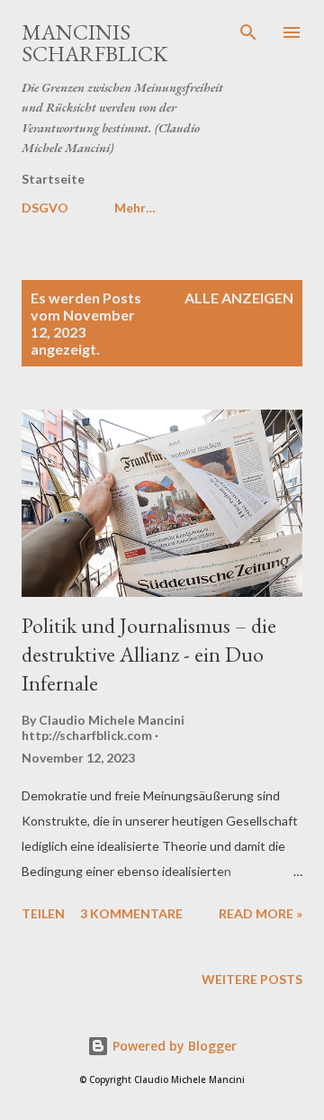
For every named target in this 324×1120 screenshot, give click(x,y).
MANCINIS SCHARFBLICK (94, 43)
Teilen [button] (43, 913)
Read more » (260, 913)
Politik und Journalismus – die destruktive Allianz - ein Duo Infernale (149, 654)
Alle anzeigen (238, 297)
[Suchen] (248, 32)
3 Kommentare (131, 913)
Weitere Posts (252, 979)
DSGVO (45, 207)
